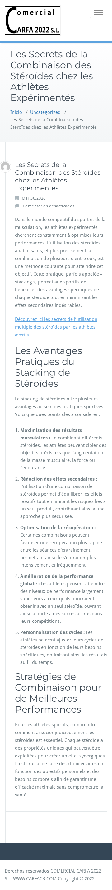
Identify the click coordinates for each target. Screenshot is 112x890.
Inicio (16, 112)
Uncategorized (45, 112)
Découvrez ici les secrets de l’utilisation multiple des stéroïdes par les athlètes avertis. (56, 327)
